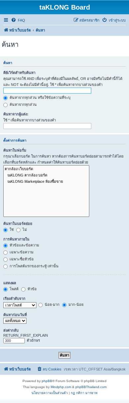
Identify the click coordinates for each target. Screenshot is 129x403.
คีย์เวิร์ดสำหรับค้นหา (19, 73)
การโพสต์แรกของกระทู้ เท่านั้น (34, 266)
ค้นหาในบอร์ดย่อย (17, 224)
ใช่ (11, 230)
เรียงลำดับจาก (14, 299)
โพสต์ (14, 289)
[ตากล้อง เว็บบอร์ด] (46, 169)
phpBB (47, 381)
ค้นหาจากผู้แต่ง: (15, 114)
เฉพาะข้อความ (21, 252)
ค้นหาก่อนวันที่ (15, 315)
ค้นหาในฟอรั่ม (14, 150)
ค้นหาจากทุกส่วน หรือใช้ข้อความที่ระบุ (39, 98)
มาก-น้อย (75, 304)
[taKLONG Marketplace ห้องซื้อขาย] (46, 181)
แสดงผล (9, 283)
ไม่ (24, 230)
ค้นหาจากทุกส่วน (23, 104)
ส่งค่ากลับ (11, 330)
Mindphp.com (61, 387)
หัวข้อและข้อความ (24, 245)
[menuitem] (18, 20)
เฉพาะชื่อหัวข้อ (21, 259)
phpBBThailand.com (91, 387)
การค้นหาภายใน (16, 239)
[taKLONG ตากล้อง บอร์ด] (46, 175)
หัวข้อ (31, 289)
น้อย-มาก (52, 304)
